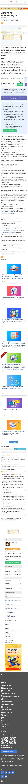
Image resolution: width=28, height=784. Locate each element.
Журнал (5, 682)
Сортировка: (9, 451)
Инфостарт (4, 249)
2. (2, 474)
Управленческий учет (10, 638)
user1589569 (7, 506)
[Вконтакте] (5, 772)
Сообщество (5, 723)
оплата (4, 251)
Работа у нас (5, 729)
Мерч (5, 718)
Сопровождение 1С (9, 693)
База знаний (7, 685)
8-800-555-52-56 (6, 746)
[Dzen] (12, 772)
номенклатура (10, 251)
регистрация (4, 519)
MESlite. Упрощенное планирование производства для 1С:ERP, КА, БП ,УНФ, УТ (14, 321)
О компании (4, 721)
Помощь (3, 728)
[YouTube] (2, 776)
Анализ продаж (9, 600)
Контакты (4, 731)
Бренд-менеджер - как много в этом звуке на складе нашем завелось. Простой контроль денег (14, 211)
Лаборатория (7, 688)
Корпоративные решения (11, 696)
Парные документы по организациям (12, 228)
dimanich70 (7, 474)
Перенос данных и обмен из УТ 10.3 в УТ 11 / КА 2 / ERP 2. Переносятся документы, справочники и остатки (13, 276)
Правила (3, 726)
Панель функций (6, 235)
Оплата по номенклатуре (9, 14)
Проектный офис (8, 704)
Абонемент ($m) (9, 642)
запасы (17, 251)
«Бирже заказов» (10, 558)
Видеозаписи (7, 709)
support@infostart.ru (7, 747)
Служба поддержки (9, 735)
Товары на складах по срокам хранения (13, 230)
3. (3, 492)
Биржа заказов (7, 712)
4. (1, 506)
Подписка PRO (5, 724)
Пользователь (8, 604)
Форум (5, 715)
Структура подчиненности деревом (12, 232)
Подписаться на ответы (7, 449)
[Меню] (2, 2)
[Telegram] (2, 772)
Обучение (6, 699)
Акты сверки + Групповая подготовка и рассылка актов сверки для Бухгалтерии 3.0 (13, 433)
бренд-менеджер (10, 253)
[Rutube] (5, 776)
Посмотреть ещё (13, 442)
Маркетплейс (7, 701)
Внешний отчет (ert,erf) (11, 608)
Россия (7, 626)
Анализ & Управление (10, 691)
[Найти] (25, 679)
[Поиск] (5, 2)
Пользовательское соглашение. (9, 760)
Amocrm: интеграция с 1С (9, 409)
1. (1, 455)
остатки (22, 251)
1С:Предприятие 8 (9, 612)
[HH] (9, 772)
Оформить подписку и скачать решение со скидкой (14, 97)
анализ (2, 253)
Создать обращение (8, 751)
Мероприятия (7, 707)
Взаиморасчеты (17, 600)
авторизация (12, 519)
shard (5, 455)
